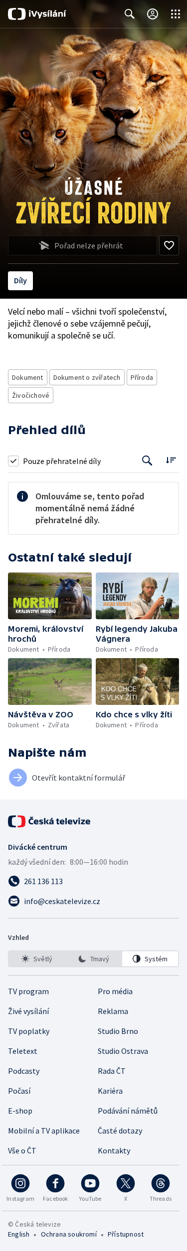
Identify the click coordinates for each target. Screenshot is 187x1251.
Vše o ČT (22, 1150)
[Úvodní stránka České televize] (50, 821)
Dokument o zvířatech (87, 377)
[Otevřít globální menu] (175, 14)
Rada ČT (112, 1071)
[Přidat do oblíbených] (169, 245)
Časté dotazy (120, 1131)
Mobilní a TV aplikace (44, 1131)
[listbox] (93, 958)
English (18, 1234)
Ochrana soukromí (69, 1234)
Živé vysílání (28, 1011)
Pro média (115, 991)
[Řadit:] (171, 460)
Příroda (142, 377)
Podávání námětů (128, 1111)
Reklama (113, 1011)
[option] (37, 958)
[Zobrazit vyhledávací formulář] (129, 14)
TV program (28, 991)
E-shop (20, 1111)
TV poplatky (28, 1031)
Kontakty (114, 1150)
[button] (50, 595)
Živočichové (30, 395)
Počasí (19, 1091)
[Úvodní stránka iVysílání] (37, 14)
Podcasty (23, 1071)
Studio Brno (118, 1031)
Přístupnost (126, 1234)
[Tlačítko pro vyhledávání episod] (147, 461)
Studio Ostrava (123, 1051)
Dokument (27, 377)
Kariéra (110, 1091)
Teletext (22, 1051)
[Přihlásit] (152, 14)
